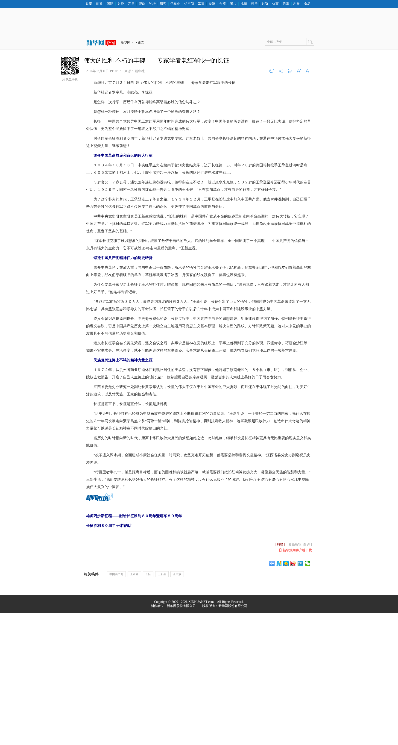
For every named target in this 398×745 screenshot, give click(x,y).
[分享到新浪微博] (293, 563)
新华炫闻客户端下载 (297, 550)
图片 (233, 4)
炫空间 (189, 4)
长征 (148, 574)
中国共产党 (116, 574)
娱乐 (254, 4)
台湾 (222, 4)
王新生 (162, 574)
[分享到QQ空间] (286, 563)
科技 (296, 4)
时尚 (265, 4)
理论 (142, 4)
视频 (243, 4)
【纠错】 (280, 544)
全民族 (177, 574)
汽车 (286, 4)
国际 (110, 4)
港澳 (212, 4)
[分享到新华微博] (279, 563)
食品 (307, 4)
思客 (163, 4)
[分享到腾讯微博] (300, 563)
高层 (131, 4)
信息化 (175, 4)
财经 (120, 4)
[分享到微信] (307, 563)
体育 (275, 4)
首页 (89, 4)
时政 (99, 4)
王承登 (134, 574)
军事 (201, 4)
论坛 (152, 4)
